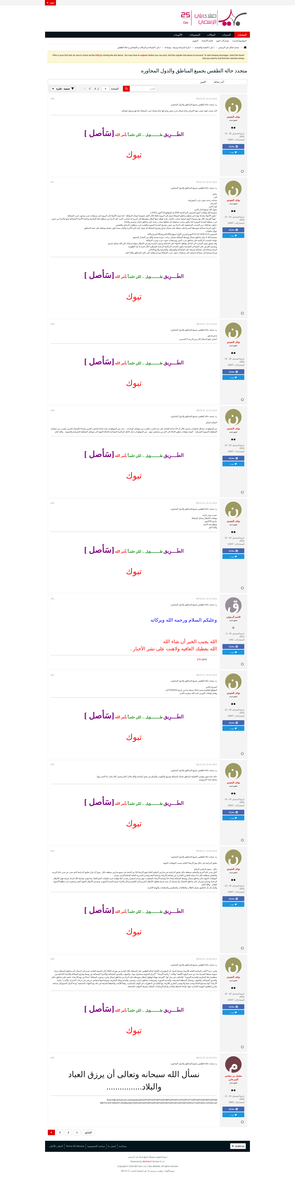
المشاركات (237, 81)
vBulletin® (147, 1161)
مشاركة (232, 146)
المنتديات (242, 34)
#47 (52, 182)
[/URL (200, 659)
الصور (203, 81)
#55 (52, 959)
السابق (88, 1132)
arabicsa (239, 1146)
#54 (52, 851)
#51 (52, 599)
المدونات (226, 34)
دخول (52, 3)
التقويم (195, 41)
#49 (52, 410)
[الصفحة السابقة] (90, 88)
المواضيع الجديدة (240, 41)
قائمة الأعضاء (207, 41)
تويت (232, 152)
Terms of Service (75, 1146)
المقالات (211, 34)
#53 (52, 764)
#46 (52, 99)
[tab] (237, 82)
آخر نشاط (219, 81)
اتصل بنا (112, 1146)
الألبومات (177, 34)
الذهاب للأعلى (56, 1146)
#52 (52, 675)
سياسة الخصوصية (96, 1146)
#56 (52, 1058)
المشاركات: (239, 139)
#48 (52, 324)
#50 (52, 503)
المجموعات (194, 34)
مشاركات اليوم (222, 41)
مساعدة (123, 1146)
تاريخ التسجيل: (238, 133)
